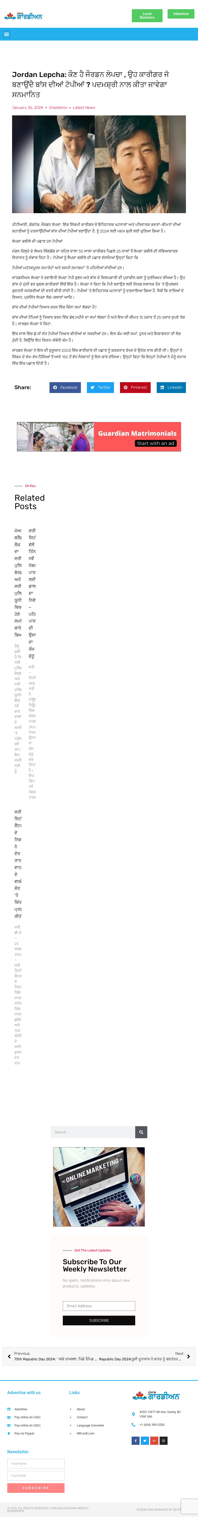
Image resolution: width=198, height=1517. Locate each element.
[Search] (141, 1132)
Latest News (84, 107)
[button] (6, 34)
